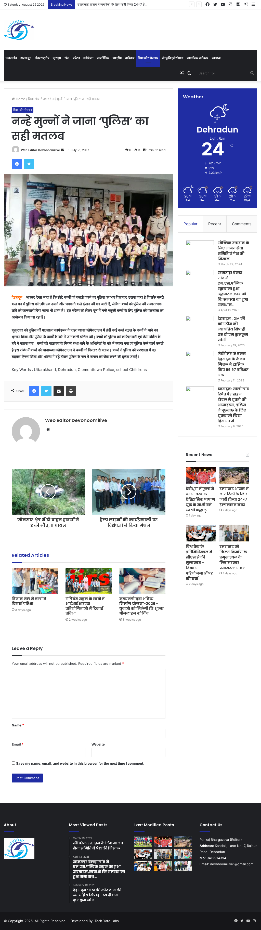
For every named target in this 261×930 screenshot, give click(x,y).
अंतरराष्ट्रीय (42, 58)
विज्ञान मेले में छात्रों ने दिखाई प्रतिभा (29, 601)
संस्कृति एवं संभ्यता (172, 58)
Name (18, 725)
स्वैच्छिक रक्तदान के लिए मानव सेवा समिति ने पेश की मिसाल (233, 250)
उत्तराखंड (11, 58)
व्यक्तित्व (129, 58)
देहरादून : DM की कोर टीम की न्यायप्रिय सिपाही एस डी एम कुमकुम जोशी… (233, 329)
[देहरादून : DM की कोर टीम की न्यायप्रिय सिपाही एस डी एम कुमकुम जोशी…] (200, 325)
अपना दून (25, 58)
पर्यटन (76, 58)
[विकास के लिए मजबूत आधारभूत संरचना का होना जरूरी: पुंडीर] (183, 866)
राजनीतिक (103, 58)
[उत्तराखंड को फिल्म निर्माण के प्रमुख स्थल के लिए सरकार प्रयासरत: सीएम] (234, 533)
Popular (191, 223)
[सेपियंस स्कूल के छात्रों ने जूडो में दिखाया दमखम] (143, 866)
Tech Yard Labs (107, 921)
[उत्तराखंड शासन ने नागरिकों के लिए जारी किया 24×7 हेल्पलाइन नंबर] (234, 475)
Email (17, 744)
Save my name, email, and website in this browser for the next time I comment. (80, 763)
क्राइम (57, 58)
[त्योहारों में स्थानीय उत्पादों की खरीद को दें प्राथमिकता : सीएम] (163, 866)
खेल (66, 58)
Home (20, 99)
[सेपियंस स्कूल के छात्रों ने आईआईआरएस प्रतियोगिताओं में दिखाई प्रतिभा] (89, 581)
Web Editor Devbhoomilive (40, 150)
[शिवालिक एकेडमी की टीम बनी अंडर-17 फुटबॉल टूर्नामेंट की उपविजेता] (143, 841)
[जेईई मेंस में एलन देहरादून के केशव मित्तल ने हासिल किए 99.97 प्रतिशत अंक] (200, 360)
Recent (214, 223)
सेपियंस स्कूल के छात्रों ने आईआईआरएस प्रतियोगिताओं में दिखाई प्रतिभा (85, 606)
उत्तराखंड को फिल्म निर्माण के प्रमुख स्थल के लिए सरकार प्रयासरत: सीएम (233, 557)
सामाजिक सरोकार (197, 58)
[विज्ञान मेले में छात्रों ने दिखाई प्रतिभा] (35, 581)
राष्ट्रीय (117, 58)
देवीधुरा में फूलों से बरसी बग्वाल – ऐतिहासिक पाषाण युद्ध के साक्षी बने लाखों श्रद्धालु (200, 499)
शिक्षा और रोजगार (148, 58)
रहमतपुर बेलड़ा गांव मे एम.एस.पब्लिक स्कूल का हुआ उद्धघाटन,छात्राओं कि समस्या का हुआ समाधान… (233, 288)
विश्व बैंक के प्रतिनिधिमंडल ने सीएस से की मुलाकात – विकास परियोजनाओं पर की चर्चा (199, 562)
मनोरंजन (88, 58)
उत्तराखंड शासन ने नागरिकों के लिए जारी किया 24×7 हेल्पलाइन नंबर (118, 4)
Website (98, 744)
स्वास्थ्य (216, 58)
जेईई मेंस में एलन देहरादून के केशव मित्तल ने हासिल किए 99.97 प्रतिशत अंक (233, 364)
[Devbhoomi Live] (19, 30)
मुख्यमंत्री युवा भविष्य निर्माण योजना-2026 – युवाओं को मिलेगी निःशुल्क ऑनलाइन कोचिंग (141, 606)
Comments (242, 223)
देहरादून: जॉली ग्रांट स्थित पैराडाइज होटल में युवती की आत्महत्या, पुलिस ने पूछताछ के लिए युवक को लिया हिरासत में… (233, 404)
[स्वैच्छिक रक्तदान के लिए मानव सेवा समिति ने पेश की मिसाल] (200, 249)
